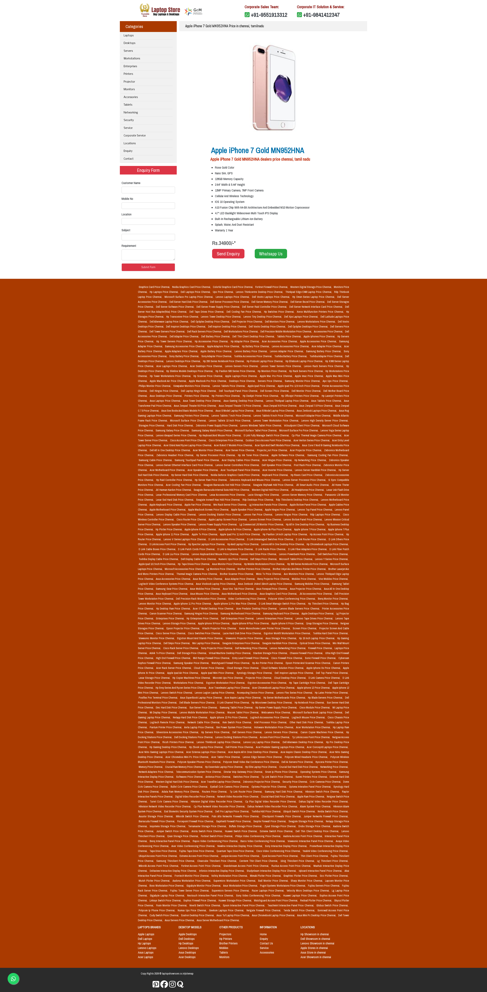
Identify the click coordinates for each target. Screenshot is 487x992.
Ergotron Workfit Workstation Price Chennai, (287, 633)
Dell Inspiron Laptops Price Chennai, (294, 673)
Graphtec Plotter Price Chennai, (300, 875)
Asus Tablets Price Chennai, (326, 400)
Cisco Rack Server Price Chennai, (181, 648)
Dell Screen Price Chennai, (275, 391)
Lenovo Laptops (147, 948)
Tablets (128, 105)
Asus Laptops (146, 952)
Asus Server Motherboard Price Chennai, (218, 920)
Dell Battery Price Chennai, (216, 336)
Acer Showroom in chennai (316, 957)
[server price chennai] (164, 984)
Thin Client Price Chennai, (315, 856)
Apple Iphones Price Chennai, (320, 336)
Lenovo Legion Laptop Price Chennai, (215, 692)
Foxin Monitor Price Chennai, (172, 905)
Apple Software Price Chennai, (288, 455)
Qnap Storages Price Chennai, (322, 623)
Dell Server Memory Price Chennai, (270, 302)
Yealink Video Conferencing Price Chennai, (325, 851)
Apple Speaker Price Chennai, (247, 509)
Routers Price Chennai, (215, 791)
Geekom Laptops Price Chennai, (227, 910)
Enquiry (128, 151)
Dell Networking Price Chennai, (251, 648)
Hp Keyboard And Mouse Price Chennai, (220, 435)
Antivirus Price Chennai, (218, 776)
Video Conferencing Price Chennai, (247, 598)
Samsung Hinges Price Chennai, (201, 613)
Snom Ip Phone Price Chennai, (282, 772)
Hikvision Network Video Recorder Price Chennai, (165, 806)
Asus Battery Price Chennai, (208, 579)
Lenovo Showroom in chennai (317, 943)
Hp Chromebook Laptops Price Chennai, (328, 544)
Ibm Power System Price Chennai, (234, 727)
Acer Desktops (187, 957)
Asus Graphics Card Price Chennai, (279, 593)
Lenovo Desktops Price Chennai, (183, 361)
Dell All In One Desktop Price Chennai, (170, 450)
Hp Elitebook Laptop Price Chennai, (305, 361)
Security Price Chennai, (295, 781)
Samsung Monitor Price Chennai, (303, 381)
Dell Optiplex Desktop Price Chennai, (211, 321)
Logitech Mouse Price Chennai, (309, 717)
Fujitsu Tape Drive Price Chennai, (197, 851)
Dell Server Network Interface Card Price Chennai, (316, 306)
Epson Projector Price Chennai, (183, 628)
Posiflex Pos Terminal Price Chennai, (159, 697)
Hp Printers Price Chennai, (226, 396)
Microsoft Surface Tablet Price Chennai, (256, 430)
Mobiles (223, 948)
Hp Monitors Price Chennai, (273, 371)
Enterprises (130, 66)
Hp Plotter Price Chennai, (169, 529)
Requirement (129, 246)
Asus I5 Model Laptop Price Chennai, (275, 410)
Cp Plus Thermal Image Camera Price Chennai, (317, 435)
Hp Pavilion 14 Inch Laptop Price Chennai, (285, 534)
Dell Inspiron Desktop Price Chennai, (227, 326)
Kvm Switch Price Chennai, (238, 722)
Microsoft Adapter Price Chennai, (314, 415)
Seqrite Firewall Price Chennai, (270, 821)
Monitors (129, 89)
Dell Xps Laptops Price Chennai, (301, 316)
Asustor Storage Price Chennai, (156, 816)
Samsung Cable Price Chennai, (156, 460)
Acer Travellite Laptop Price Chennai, (221, 781)
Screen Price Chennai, (305, 628)
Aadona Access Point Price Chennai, (303, 836)
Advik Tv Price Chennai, (163, 653)
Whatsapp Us (270, 254)
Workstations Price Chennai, (189, 682)
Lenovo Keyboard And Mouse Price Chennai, (216, 554)
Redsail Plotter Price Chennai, (316, 900)
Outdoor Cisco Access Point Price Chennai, (269, 440)
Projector (129, 81)
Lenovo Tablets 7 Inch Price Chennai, (232, 415)
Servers (128, 51)
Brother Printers (228, 943)
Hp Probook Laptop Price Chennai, (265, 361)
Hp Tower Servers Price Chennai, (174, 341)
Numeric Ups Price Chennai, (234, 559)
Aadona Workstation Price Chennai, (192, 880)
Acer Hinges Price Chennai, (277, 460)
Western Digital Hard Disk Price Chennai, (178, 781)
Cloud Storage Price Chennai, (243, 668)
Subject (126, 230)
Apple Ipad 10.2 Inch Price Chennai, (157, 564)
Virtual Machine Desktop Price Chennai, (230, 653)
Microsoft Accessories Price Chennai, (185, 569)
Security (129, 120)
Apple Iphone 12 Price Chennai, (314, 687)
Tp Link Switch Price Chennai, (277, 776)
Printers (128, 74)
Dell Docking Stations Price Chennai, (194, 737)
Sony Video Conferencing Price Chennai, (259, 895)
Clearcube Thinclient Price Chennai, (217, 861)
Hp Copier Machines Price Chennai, (192, 678)
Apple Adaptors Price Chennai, (223, 346)
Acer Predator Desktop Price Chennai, (257, 608)
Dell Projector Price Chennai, (247, 321)
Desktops (129, 43)
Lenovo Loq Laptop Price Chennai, (262, 742)
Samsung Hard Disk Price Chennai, (284, 791)
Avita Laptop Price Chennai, (199, 727)
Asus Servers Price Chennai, (180, 920)
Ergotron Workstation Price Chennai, (226, 682)
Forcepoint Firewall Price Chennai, (196, 821)
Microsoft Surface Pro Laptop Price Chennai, (189, 297)
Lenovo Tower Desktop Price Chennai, (221, 316)
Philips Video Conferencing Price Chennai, (258, 836)
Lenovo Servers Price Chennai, (242, 366)
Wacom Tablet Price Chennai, (243, 712)
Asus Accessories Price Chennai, (173, 579)
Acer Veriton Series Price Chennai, (312, 440)
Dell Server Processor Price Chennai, (230, 302)
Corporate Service (135, 135)
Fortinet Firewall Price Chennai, (272, 287)
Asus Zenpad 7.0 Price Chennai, (316, 405)
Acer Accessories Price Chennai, (280, 341)
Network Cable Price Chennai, (204, 722)
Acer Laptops (145, 957)
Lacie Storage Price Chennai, (264, 494)
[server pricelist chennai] (172, 984)
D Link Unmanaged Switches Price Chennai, (270, 539)
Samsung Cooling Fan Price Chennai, (328, 455)
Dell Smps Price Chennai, (264, 559)
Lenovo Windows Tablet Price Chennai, (261, 425)
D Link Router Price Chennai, (311, 539)
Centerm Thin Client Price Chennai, (259, 861)
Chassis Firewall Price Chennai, (307, 653)
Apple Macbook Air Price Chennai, (168, 381)
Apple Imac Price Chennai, (309, 376)
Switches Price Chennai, (246, 776)
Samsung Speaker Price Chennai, (191, 663)
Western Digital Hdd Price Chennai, (271, 490)
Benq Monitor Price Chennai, (333, 598)
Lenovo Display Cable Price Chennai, (176, 514)
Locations (130, 143)
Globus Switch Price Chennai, (332, 905)
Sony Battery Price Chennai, (184, 356)
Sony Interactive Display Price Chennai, (286, 846)
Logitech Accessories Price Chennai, (270, 717)
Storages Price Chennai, (152, 425)
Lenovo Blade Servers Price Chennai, (300, 608)
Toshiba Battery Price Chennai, (291, 356)
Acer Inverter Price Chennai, (278, 470)
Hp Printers (225, 939)
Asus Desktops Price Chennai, (166, 396)
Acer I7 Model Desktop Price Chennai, (214, 608)
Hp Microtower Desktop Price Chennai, (272, 702)
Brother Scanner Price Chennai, (237, 574)
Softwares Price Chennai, (190, 776)
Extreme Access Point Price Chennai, (199, 856)
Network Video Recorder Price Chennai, (238, 796)
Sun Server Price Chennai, (203, 707)
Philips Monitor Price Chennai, (155, 386)
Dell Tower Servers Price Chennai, (168, 331)
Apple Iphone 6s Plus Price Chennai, (273, 529)
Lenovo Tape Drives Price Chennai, (315, 618)
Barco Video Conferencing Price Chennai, (263, 841)
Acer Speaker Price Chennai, (203, 470)
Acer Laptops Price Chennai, (172, 366)
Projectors (225, 934)
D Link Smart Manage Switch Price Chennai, (283, 603)
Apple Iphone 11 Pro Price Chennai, (193, 603)
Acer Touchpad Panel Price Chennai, (241, 470)
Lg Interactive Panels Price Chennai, (268, 504)
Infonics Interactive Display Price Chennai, (222, 870)
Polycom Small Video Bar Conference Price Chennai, (251, 762)
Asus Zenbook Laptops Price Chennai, (317, 410)
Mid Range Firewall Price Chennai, (212, 658)
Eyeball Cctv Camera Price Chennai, (230, 786)
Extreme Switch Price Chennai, (277, 831)
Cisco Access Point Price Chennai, (188, 440)
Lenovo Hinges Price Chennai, (292, 514)
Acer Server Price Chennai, (240, 450)
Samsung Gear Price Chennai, (172, 588)
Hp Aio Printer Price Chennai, (268, 663)
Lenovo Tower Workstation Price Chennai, (276, 420)
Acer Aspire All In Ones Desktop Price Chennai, (253, 752)
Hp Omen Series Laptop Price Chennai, (314, 297)
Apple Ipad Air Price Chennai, (183, 673)
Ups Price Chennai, (223, 292)
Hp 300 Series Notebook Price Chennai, (308, 564)
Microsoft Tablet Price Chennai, (296, 559)
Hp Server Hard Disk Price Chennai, (190, 475)
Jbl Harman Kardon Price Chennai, (174, 490)
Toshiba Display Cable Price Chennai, (159, 559)
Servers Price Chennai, (270, 381)
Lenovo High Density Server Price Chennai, (324, 420)
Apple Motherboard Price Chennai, (168, 509)
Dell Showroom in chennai (315, 939)
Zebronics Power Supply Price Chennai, (217, 425)
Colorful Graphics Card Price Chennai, (233, 287)
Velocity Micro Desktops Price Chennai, (308, 890)
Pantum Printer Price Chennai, (166, 727)
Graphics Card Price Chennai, (155, 287)
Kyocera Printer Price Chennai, (332, 762)
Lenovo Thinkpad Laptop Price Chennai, (288, 400)
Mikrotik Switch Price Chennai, (193, 816)
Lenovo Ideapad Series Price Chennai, (176, 435)
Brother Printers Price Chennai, (254, 569)
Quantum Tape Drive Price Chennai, (235, 851)
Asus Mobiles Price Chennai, (205, 588)
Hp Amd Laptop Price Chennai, (243, 544)
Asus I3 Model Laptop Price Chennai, (235, 410)
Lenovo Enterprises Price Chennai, (275, 618)
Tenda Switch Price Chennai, (299, 910)
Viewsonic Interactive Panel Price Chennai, (311, 841)
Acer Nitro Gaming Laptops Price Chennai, (162, 752)
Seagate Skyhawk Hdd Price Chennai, (274, 485)
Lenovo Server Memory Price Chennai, (303, 494)
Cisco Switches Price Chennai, (204, 633)
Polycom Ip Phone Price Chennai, (157, 910)
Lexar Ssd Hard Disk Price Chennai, (175, 499)
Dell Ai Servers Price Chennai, (298, 762)
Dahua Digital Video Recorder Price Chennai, (323, 801)
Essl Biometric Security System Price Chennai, (189, 811)
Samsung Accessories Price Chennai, (185, 346)
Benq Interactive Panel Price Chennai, (170, 841)
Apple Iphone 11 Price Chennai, (173, 534)
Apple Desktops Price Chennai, (318, 613)
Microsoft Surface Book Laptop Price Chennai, (318, 712)
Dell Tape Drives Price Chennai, (207, 311)
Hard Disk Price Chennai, (180, 425)
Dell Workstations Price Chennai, (241, 331)
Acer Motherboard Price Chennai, (168, 470)
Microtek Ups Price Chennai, (228, 678)
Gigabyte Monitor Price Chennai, (204, 885)
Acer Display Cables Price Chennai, (241, 460)
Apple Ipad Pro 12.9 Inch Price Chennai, (299, 386)
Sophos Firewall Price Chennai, (200, 900)
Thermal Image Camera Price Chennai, (197, 574)
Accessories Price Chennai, (329, 331)
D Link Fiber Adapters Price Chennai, (308, 549)
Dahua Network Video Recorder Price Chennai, (272, 806)
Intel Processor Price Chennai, (271, 722)
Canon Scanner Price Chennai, (166, 613)
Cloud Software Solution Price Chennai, (283, 668)
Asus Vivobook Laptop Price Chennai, (216, 584)
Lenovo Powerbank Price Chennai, (297, 554)
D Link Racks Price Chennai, (271, 549)
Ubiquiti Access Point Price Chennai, (158, 856)
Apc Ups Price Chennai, (335, 381)
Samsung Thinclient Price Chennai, (176, 861)
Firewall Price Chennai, (320, 648)
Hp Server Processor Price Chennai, (216, 455)
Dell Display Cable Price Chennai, (199, 559)
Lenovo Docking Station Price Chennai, (220, 514)
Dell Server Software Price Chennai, (175, 306)
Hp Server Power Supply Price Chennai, (276, 707)
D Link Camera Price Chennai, (325, 678)
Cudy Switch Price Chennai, (165, 915)
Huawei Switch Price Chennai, (242, 831)
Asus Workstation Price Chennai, (240, 885)
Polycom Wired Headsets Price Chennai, (307, 757)
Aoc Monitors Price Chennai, (299, 574)
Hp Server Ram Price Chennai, (211, 480)
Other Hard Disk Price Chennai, (307, 722)
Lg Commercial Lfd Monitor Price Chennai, (262, 524)
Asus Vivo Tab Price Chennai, (239, 588)
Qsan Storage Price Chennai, (183, 836)
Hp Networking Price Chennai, (310, 460)
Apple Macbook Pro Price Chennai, (208, 381)
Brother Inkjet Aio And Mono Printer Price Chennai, (300, 569)
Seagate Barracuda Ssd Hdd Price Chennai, (228, 485)
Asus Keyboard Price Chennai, (172, 593)
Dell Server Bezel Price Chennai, (308, 302)
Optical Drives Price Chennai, (315, 643)
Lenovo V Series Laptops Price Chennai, (185, 539)
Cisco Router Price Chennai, (192, 519)
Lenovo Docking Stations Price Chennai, (236, 737)
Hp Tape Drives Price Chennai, (194, 564)
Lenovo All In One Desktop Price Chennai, (283, 544)
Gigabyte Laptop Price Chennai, (168, 895)
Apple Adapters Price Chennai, (182, 351)
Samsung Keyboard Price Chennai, (281, 613)
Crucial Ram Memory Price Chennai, (184, 767)
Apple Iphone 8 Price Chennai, (214, 623)
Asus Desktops (187, 952)
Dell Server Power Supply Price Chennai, (219, 306)
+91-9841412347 (321, 14)
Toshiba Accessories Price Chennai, (253, 356)
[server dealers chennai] (156, 984)
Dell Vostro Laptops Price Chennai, (271, 297)
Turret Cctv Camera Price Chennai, (169, 801)
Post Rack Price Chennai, (308, 465)
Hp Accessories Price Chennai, (212, 341)
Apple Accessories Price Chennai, (319, 341)
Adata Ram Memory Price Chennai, (181, 791)
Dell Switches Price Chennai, (333, 554)
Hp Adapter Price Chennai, (246, 341)
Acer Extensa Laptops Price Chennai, (206, 752)
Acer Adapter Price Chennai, (327, 346)
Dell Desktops (187, 939)
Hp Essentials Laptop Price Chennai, (224, 767)
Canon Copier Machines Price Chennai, (323, 732)
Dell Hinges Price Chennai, (164, 391)
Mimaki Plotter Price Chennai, (266, 875)
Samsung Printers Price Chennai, (192, 415)
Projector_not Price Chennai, (272, 450)
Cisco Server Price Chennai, (171, 633)
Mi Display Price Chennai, (164, 712)
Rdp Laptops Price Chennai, (325, 514)
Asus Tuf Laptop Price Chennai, (233, 915)
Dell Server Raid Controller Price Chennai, (265, 306)
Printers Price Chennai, (197, 396)
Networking (131, 112)
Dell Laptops (145, 939)
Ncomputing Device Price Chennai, (256, 692)
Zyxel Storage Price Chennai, (280, 826)
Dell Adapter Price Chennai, (185, 336)
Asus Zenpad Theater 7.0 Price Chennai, (240, 405)
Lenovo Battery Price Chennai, (251, 351)
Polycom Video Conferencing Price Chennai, (292, 598)
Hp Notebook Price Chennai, (310, 702)
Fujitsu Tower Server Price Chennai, (190, 890)
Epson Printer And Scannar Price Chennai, (309, 663)
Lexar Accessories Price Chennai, (228, 494)
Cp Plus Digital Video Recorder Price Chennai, (271, 801)
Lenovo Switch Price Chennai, (177, 692)
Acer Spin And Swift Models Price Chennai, (278, 445)
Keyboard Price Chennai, (275, 475)
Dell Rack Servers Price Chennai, (204, 331)
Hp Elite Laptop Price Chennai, (261, 767)
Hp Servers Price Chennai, (216, 732)
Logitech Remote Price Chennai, (168, 722)
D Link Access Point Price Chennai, (168, 544)
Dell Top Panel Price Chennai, (332, 673)
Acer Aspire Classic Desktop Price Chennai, (304, 752)
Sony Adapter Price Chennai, (217, 356)
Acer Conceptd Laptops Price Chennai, (327, 747)
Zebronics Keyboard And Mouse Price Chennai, (255, 480)
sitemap (189, 973)
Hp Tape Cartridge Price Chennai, (307, 682)
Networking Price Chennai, (334, 767)
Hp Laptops (144, 943)
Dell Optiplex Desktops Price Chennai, (308, 326)
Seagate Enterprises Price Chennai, (241, 643)
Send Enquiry (228, 254)
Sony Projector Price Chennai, (217, 648)
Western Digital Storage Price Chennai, (311, 287)
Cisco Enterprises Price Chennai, (226, 440)
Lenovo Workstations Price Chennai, (316, 321)
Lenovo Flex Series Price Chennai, (294, 692)
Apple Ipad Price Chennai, (262, 386)
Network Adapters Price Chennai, (156, 772)
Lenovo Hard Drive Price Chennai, (259, 554)
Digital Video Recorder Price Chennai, (195, 796)
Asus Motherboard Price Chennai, (240, 593)
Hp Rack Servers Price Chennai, (306, 371)
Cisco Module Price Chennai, (315, 707)
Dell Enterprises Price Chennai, (238, 618)
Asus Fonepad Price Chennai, (272, 588)
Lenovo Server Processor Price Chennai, (305, 480)
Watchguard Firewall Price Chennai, (231, 663)
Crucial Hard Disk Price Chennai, (278, 796)
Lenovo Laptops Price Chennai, (233, 297)
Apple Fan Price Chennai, (198, 504)
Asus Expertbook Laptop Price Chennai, (201, 697)
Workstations (132, 58)
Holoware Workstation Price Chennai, (274, 727)
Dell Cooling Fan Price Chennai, (245, 311)
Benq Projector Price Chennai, (273, 579)
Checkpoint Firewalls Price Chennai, (282, 816)
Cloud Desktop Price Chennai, (290, 678)
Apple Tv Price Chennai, (205, 534)
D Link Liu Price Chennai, (176, 554)
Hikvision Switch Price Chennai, (323, 791)
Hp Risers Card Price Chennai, (307, 475)
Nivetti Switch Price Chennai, (205, 905)
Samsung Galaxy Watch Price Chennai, (212, 430)
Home (263, 934)
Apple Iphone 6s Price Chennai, (235, 529)
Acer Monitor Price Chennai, (208, 450)
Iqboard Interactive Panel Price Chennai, (321, 870)
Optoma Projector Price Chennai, (269, 786)
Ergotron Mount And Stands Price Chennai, (200, 638)
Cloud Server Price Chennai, (209, 668)
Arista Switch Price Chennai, (208, 831)
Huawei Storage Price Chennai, (235, 900)
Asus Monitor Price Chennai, (227, 564)
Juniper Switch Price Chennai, (173, 831)
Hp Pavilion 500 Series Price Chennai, (236, 371)
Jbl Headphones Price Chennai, (308, 490)
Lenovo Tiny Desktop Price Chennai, (263, 316)
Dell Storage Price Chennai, (192, 653)
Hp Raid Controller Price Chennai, (174, 480)
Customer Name (131, 183)
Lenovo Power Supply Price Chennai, (218, 524)
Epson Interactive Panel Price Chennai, (244, 905)
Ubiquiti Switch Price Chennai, (299, 811)
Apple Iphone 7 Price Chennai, (310, 529)
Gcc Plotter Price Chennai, (334, 875)
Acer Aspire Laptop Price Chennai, (243, 697)
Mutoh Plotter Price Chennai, (155, 880)
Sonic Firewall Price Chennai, (321, 658)
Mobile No (127, 199)
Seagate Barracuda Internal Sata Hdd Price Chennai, (222, 490)
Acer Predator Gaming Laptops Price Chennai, (281, 747)
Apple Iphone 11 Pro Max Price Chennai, (235, 603)
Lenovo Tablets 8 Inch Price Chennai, (274, 415)
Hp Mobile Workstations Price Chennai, (265, 564)
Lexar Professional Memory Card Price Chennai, (182, 494)
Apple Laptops (146, 934)
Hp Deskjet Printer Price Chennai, (261, 396)
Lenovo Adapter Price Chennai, (287, 351)
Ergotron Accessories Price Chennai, (268, 682)
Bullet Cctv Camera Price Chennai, (190, 786)
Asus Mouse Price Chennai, (205, 593)
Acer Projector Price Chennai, (306, 450)
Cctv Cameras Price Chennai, (326, 781)
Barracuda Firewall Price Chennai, (157, 821)
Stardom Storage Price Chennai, (270, 653)
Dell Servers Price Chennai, (247, 732)
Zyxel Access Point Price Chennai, (280, 856)
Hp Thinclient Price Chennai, (324, 603)
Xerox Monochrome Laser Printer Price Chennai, (265, 628)
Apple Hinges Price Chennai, (280, 509)
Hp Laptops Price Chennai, (164, 292)
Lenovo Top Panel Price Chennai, (315, 509)
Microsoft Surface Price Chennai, (188, 420)
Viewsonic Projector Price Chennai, (245, 638)
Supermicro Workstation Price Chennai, (235, 880)
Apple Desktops (188, 934)
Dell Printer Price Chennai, (240, 747)
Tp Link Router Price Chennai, (246, 791)
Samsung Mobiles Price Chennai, (312, 584)
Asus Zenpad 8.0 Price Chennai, (280, 405)
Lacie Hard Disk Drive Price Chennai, (242, 633)
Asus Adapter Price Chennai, (240, 579)
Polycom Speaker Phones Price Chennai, (199, 762)
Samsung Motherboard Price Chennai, (240, 613)
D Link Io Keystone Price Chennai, (235, 549)
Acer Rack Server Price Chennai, (174, 668)
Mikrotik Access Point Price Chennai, (159, 866)
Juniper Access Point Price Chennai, (240, 856)
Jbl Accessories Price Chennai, (316, 593)
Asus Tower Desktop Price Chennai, (202, 400)
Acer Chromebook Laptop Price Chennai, (274, 687)
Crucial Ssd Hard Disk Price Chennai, (299, 767)
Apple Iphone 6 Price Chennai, (201, 529)
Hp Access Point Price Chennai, (327, 534)
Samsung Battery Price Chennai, (324, 351)
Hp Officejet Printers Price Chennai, (300, 396)
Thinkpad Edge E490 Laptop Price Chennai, (309, 292)
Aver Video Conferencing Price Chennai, (193, 846)
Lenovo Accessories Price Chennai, (291, 346)
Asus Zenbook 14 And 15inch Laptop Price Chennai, (265, 584)
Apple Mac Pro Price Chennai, (277, 376)
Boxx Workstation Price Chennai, (167, 885)
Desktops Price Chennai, (242, 381)
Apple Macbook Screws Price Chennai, (209, 509)
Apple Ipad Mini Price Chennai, (218, 673)
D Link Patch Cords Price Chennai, (197, 549)
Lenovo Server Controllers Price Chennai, (238, 465)
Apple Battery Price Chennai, (217, 351)
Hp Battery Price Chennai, (256, 346)
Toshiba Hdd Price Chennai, (266, 811)
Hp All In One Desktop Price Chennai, (305, 524)
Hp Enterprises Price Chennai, (203, 618)
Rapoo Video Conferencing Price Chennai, (216, 841)
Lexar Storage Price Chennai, (155, 678)
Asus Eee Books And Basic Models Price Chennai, (187, 410)
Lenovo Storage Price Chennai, (180, 623)
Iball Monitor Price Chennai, (273, 880)
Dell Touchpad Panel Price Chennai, (239, 391)
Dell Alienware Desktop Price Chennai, (304, 742)
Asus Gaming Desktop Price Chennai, (244, 400)
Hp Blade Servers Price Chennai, (326, 697)
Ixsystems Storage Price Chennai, (168, 826)
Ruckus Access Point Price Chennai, (291, 866)
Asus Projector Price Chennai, (306, 588)
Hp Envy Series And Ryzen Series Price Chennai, (181, 687)
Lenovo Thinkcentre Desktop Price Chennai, (260, 292)
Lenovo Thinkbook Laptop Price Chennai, (219, 742)
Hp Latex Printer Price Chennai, (331, 692)
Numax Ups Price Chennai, (193, 910)
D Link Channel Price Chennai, (233, 702)
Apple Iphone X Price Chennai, (287, 623)
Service (128, 128)
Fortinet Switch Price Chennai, (217, 836)
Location (126, 214)
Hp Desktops (186, 943)
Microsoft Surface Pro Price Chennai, (299, 430)
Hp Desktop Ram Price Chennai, (173, 608)
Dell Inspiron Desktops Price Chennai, (186, 326)
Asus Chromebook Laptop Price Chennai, (274, 915)
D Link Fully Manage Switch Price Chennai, (267, 435)
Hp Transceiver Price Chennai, (183, 316)
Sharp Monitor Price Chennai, (307, 880)
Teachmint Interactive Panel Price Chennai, (291, 905)
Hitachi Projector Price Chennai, (219, 628)
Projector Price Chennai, (259, 678)
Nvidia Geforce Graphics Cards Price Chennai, (236, 475)
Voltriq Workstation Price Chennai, (229, 875)
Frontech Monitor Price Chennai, (192, 875)
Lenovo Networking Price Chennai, (288, 648)
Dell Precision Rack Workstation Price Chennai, (201, 598)
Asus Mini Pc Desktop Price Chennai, (317, 915)
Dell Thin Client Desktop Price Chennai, (253, 336)
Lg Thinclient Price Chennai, (332, 861)
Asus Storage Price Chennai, (282, 638)
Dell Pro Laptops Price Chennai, (232, 811)
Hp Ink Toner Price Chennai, (254, 455)
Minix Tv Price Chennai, (269, 574)
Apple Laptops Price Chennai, (241, 376)
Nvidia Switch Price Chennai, (333, 811)
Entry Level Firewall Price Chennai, (251, 658)
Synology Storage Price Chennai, (255, 673)
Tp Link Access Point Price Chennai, (311, 737)
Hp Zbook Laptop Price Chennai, (206, 747)
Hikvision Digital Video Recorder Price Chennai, (217, 801)
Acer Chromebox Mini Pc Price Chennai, (188, 757)
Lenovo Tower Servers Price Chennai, (281, 366)
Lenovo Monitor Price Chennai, (155, 603)
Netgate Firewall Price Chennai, (264, 910)
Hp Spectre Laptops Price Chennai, (207, 544)
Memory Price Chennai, (151, 767)
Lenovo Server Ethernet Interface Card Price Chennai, (185, 465)
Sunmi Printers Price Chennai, (312, 776)
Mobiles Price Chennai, (304, 579)
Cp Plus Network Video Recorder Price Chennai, (220, 806)
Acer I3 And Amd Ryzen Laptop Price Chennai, (188, 445)
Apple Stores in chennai (314, 948)
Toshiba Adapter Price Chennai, (327, 356)
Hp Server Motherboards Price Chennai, (284, 697)
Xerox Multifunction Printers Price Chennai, (321, 311)
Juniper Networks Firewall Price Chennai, (326, 816)
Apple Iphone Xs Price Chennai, (323, 668)
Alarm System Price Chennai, (316, 806)
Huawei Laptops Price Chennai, (300, 895)
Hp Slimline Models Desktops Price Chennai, (190, 371)
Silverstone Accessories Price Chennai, (178, 732)
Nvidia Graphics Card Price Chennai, (191, 287)
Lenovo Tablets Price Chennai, (229, 386)
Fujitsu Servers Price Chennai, (324, 885)
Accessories (131, 97)
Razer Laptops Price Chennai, (268, 890)
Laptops (129, 35)
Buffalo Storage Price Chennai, (246, 826)
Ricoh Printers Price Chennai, (178, 742)
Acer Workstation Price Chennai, (314, 727)
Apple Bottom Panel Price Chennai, (308, 504)
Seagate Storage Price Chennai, (306, 821)
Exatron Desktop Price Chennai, (198, 915)
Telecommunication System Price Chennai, (199, 772)
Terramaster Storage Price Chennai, (208, 826)
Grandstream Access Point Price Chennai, (247, 866)
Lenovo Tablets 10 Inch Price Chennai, (230, 420)
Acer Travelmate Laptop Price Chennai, (230, 687)
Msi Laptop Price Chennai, (206, 643)
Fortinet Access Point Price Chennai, (201, 866)
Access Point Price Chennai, (275, 737)
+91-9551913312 (269, 14)
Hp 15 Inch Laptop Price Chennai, (317, 638)
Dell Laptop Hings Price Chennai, (199, 391)
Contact (129, 159)
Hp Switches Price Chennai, (279, 311)
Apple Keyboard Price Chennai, (166, 504)
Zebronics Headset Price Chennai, (175, 455)
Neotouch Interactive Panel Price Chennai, (211, 895)
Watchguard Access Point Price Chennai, (276, 900)
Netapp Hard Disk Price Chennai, (190, 717)
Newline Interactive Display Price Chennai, (240, 846)
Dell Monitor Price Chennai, (307, 391)
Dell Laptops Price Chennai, (196, 292)
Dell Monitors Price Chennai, (280, 321)
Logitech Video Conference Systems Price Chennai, (166, 584)
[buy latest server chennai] (180, 984)
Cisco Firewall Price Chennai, (287, 658)
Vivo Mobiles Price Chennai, (334, 579)
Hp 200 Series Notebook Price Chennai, (224, 361)
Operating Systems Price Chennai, (319, 772)
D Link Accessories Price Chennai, (227, 539)
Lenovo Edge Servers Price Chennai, (263, 757)
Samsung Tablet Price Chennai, (237, 707)
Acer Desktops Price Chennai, (207, 366)
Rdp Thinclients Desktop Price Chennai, (297, 499)
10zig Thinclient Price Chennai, (298, 861)
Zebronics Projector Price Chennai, (262, 781)
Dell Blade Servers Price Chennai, (197, 702)
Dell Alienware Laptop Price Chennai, (169, 321)
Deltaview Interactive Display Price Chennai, (173, 870)
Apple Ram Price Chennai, (311, 796)
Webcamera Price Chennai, (276, 712)
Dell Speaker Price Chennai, (277, 465)
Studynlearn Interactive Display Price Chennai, (272, 870)
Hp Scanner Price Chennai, (208, 376)
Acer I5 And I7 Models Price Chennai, (233, 445)
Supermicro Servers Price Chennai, (231, 890)
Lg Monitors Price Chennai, (221, 569)
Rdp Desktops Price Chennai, (259, 499)
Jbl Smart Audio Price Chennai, (313, 485)
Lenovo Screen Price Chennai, (265, 519)
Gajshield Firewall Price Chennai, (234, 821)
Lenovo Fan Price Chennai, (259, 514)
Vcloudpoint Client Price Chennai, (302, 425)
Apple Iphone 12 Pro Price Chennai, (229, 717)
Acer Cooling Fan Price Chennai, (184, 485)
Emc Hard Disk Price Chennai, (172, 707)
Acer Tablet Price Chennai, (226, 757)
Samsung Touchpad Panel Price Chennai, (197, 460)
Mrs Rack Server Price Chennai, (230, 504)
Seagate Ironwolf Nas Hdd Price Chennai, (218, 499)
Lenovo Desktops (189, 948)
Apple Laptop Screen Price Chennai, (228, 519)
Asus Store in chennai (313, 952)
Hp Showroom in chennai (315, 934)
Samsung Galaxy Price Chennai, (173, 430)
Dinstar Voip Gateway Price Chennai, (244, 772)
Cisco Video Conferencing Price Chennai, (278, 851)
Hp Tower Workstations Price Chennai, (171, 376)
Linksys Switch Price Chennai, (166, 900)
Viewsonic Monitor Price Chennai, (157, 638)
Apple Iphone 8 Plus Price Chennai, (251, 623)
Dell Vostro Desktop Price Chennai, (267, 326)
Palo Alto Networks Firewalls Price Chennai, (236, 816)
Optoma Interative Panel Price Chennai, (310, 786)
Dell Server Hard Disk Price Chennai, (189, 302)
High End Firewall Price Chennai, (174, 658)
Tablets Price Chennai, (289, 336)
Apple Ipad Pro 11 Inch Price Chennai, (240, 534)
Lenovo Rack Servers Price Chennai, (324, 366)
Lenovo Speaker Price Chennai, (180, 524)
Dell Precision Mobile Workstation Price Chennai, (286, 331)
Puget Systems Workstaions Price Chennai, (283, 885)
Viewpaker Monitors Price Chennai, (192, 386)
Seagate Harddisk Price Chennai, (280, 643)
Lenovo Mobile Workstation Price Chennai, (203, 712)
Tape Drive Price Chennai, (164, 851)
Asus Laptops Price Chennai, (165, 400)
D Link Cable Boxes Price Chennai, (158, 549)
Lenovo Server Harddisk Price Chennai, (316, 470)
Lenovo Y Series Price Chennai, (331, 559)
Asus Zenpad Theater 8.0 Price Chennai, (195, 405)
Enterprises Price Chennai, (170, 618)
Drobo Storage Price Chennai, (315, 826)
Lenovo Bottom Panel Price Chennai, (303, 519)
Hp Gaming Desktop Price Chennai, (168, 747)
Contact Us (266, 943)
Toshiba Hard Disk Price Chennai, (330, 633)
